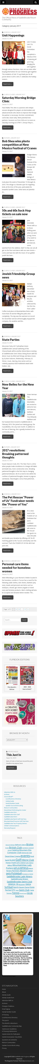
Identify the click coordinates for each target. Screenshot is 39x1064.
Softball (9, 887)
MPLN (17, 868)
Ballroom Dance (20, 845)
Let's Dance (20, 862)
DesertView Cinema (12, 856)
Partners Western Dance (22, 870)
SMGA (28, 884)
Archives (6, 794)
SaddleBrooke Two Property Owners (15, 823)
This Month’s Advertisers (10, 1023)
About (4, 992)
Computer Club (14, 852)
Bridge (29, 844)
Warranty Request (9, 828)
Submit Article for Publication (11, 1034)
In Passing (5, 1015)
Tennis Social (23, 893)
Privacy (4, 1048)
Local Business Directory (13, 799)
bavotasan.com (29, 1061)
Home (4, 989)
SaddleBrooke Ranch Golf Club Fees (15, 819)
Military (9, 865)
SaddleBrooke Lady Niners (19, 876)
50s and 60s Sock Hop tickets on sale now (16, 212)
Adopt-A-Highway (10, 845)
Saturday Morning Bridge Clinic (19, 99)
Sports (16, 887)
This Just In (13, 755)
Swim (17, 890)
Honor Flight (11, 862)
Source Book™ (8, 797)
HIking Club (28, 859)
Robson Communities (11, 808)
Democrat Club (27, 853)
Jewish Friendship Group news (18, 275)
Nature (31, 868)
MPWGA (24, 867)
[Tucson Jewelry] (19, 712)
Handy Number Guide (12, 803)
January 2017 (15, 32)
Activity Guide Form (8, 998)
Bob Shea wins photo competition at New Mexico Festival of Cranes (19, 144)
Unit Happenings (13, 35)
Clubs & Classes (9, 94)
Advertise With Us (9, 792)
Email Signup (6, 1009)
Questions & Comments (9, 1040)
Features (7, 138)
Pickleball (16, 873)
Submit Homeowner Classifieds (12, 1037)
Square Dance (24, 887)
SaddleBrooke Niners (19, 879)
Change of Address (8, 1006)
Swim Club (24, 889)
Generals (7, 32)
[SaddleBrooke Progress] (19, 10)
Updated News (13, 751)
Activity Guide (10, 801)
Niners (9, 870)
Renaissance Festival (27, 874)
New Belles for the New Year (18, 386)
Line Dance (29, 863)
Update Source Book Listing (14, 805)
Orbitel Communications (11, 826)
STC (13, 890)
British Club (15, 847)
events (25, 856)
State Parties (10, 339)
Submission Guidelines (9, 1029)
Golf (18, 860)
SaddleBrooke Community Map (12, 1026)
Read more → (7, 84)
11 (25, 609)
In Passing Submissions (9, 1031)
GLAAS (12, 860)
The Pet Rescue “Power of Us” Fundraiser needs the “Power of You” (18, 500)
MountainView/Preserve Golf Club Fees (16, 821)
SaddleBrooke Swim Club (19, 881)
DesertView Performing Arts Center (15, 810)
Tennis (15, 893)
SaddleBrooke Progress (22, 1056)
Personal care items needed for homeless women (16, 567)
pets (8, 873)
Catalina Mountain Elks (21, 850)
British (7, 848)
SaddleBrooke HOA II (10, 817)
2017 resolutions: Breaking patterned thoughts (15, 453)
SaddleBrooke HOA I (10, 812)
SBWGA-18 (13, 884)
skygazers (21, 885)
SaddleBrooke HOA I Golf (12, 814)
